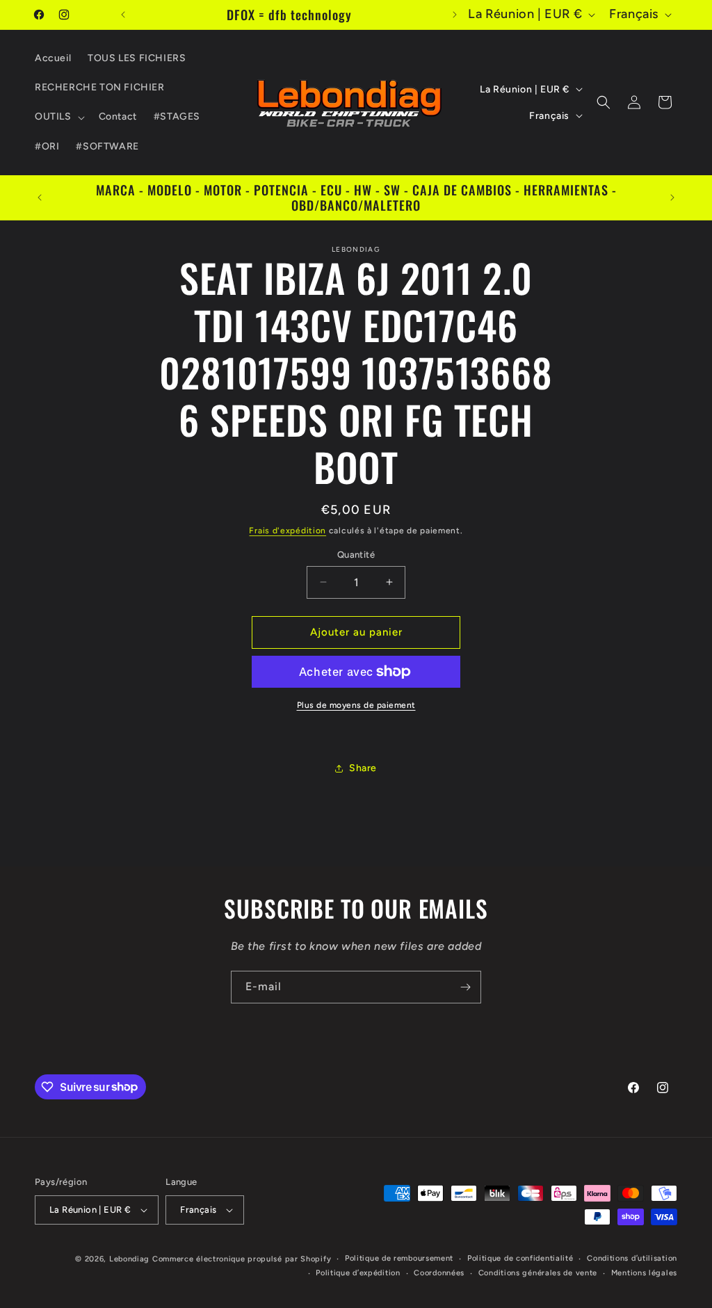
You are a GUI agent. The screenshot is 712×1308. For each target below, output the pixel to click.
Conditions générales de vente (537, 1272)
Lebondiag (129, 1258)
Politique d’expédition (358, 1272)
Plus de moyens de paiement (356, 705)
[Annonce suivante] (454, 14)
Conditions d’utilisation (632, 1258)
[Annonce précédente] (123, 14)
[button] (58, 116)
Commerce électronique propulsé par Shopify (241, 1258)
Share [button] (363, 768)
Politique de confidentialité (520, 1258)
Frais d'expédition (287, 530)
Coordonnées (439, 1272)
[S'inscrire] (465, 987)
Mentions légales (644, 1272)
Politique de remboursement (399, 1258)
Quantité (356, 554)
